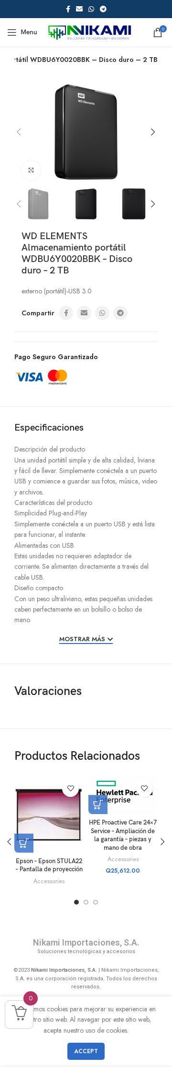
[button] (98, 804)
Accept (86, 1051)
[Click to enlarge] (31, 170)
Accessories (48, 881)
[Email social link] (79, 9)
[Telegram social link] (103, 9)
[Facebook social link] (68, 9)
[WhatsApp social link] (91, 9)
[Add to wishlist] (70, 788)
